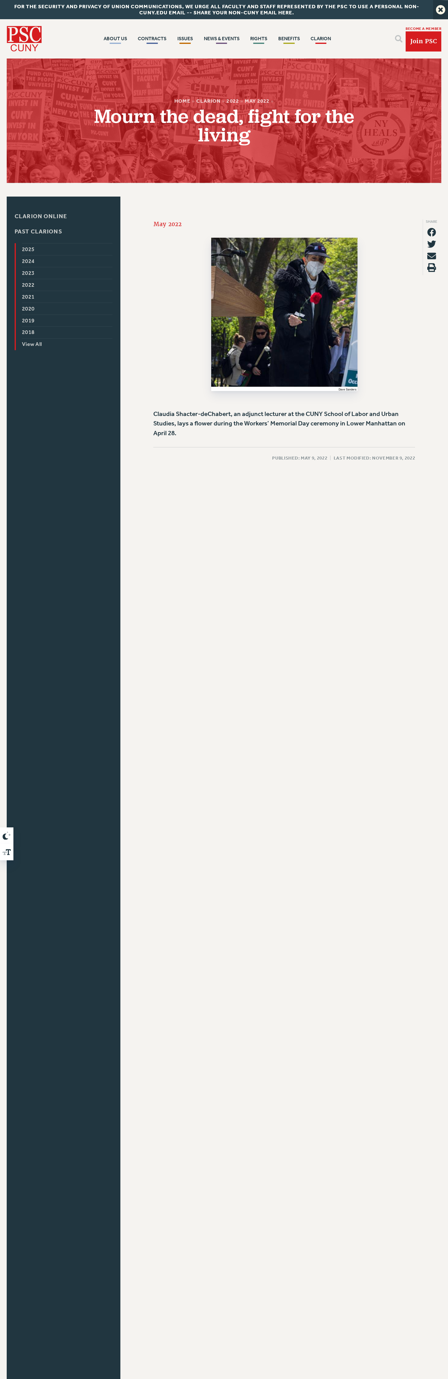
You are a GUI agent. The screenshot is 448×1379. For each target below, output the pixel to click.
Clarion (208, 101)
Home (182, 101)
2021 (28, 296)
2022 (232, 101)
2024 (28, 261)
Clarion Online (41, 216)
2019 (28, 320)
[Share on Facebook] (431, 232)
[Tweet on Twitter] (431, 244)
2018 (28, 332)
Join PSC (423, 41)
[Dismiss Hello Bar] (440, 9)
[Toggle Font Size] (6, 852)
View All (32, 344)
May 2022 (256, 101)
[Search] (398, 39)
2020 (28, 308)
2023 (28, 273)
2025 (28, 249)
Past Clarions (38, 231)
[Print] (431, 267)
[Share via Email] (431, 255)
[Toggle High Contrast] (6, 835)
